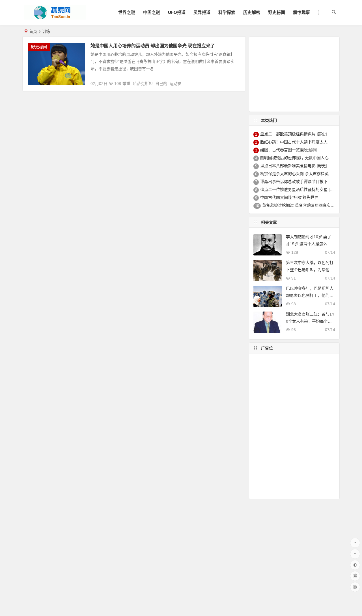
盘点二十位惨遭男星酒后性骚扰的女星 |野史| (299, 189)
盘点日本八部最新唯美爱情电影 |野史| (293, 165)
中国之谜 (151, 12)
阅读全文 (234, 81)
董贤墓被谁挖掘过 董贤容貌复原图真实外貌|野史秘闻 (308, 205)
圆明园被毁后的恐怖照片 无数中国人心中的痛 (300, 157)
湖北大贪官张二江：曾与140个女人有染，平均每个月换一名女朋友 (310, 321)
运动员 (176, 83)
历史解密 (251, 12)
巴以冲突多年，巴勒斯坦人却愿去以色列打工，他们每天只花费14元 (309, 295)
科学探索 (226, 12)
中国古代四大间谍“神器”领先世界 (289, 197)
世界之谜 (126, 12)
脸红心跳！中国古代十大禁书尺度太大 (293, 142)
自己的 (161, 83)
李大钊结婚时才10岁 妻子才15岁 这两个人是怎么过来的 (308, 244)
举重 (126, 83)
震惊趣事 (301, 12)
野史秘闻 (276, 12)
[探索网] (55, 17)
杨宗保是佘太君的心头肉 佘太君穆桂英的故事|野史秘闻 (308, 173)
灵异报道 (201, 12)
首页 (33, 31)
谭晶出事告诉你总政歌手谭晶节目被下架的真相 (301, 181)
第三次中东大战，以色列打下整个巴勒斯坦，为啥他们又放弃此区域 (309, 269)
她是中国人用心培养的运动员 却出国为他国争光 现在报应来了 (152, 45)
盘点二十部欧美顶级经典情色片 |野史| (293, 134)
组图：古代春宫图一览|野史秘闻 (288, 150)
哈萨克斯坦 (143, 83)
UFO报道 (177, 12)
